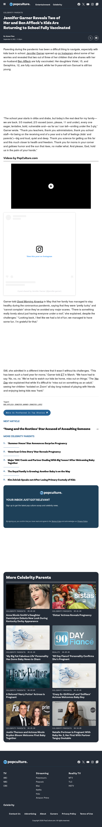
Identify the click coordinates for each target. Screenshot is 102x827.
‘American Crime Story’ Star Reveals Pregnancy (34, 451)
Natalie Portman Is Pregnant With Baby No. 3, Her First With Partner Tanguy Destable (71, 735)
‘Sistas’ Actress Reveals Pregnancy (72, 614)
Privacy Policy (82, 521)
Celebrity (57, 4)
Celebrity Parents (13, 12)
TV (5, 773)
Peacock (40, 781)
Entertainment (42, 4)
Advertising (30, 813)
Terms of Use (56, 521)
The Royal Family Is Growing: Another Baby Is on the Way (39, 471)
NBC (5, 781)
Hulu (38, 793)
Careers (54, 813)
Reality (56, 652)
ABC (5, 777)
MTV (71, 777)
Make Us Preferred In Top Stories (26, 412)
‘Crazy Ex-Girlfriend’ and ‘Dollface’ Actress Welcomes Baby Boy (71, 695)
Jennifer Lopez (35, 404)
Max (38, 785)
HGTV (71, 785)
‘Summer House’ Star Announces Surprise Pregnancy (37, 443)
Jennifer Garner (35, 53)
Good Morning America (30, 301)
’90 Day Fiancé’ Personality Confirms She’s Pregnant (73, 657)
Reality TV (75, 773)
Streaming (42, 773)
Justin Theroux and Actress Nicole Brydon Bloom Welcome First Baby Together (25, 735)
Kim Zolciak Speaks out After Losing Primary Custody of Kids (41, 479)
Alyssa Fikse (10, 36)
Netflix (39, 789)
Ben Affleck (24, 61)
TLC (70, 781)
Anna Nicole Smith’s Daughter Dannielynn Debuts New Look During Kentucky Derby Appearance (27, 618)
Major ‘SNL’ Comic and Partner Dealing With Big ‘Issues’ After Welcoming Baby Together (51, 462)
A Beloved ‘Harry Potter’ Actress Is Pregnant (25, 695)
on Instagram (65, 53)
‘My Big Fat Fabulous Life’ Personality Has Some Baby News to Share (27, 657)
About (43, 813)
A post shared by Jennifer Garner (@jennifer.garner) (39, 291)
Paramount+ (41, 777)
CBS (5, 785)
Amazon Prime (42, 797)
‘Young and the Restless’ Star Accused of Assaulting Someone (46, 429)
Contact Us (14, 813)
